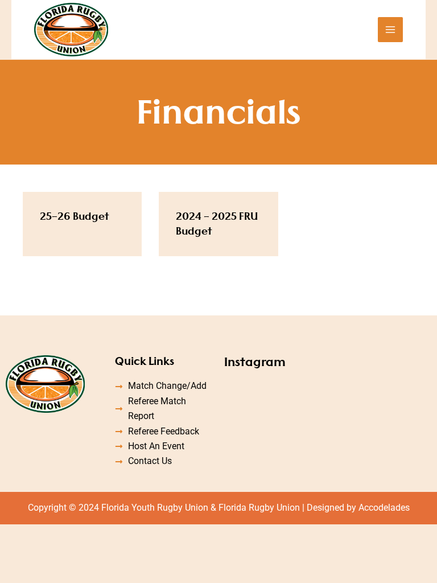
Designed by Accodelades (358, 507)
